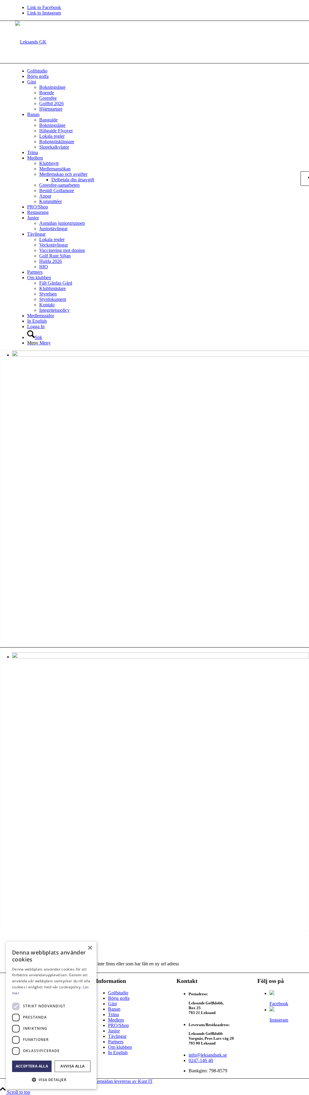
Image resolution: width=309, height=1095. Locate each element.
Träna (113, 1014)
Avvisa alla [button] (72, 1066)
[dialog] (51, 1015)
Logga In (36, 326)
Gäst (112, 1003)
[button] (51, 1079)
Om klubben (120, 1047)
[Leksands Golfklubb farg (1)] (30, 41)
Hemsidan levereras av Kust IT (123, 1081)
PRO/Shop (118, 1025)
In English (118, 1052)
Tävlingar (117, 1036)
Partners (115, 1041)
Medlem (116, 1019)
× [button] (90, 948)
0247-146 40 (201, 1060)
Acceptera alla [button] (32, 1066)
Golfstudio (118, 992)
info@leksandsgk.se (208, 1055)
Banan (114, 1009)
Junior (114, 1030)
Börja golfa (118, 998)
